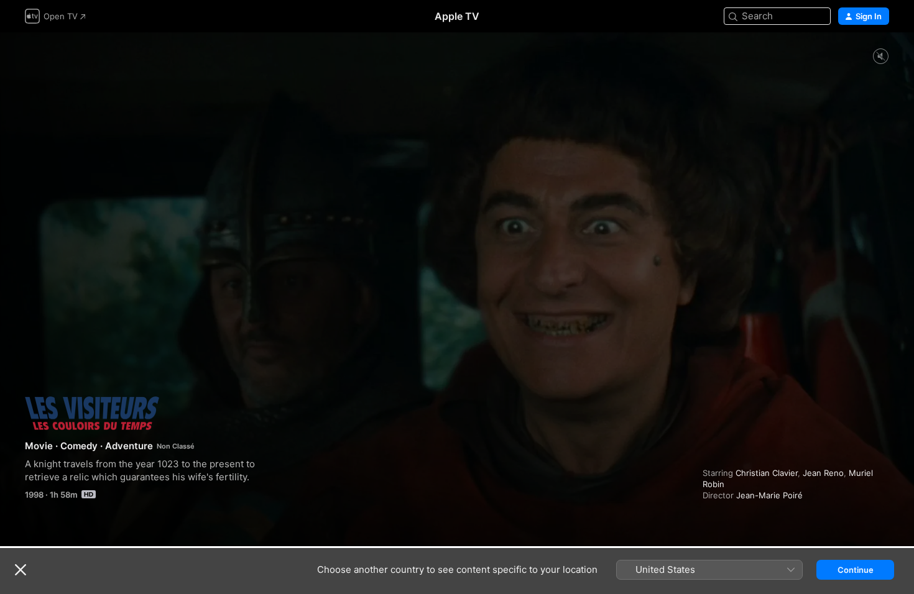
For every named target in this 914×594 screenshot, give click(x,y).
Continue (856, 570)
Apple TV (457, 16)
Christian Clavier (767, 473)
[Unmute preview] (880, 56)
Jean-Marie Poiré (769, 495)
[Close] (20, 569)
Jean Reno (823, 473)
